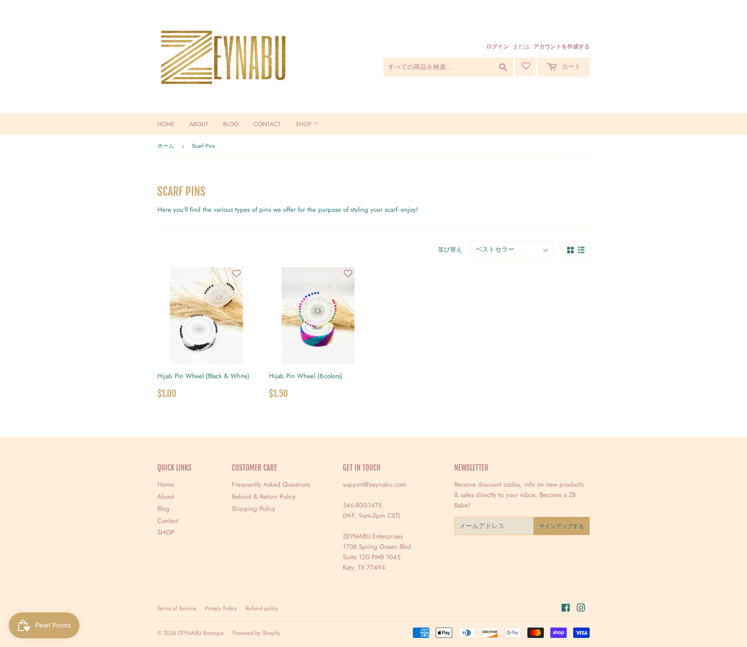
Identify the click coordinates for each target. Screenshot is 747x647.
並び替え (450, 249)
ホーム (165, 146)
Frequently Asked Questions (271, 484)
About (198, 124)
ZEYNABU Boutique (201, 633)
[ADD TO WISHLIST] (236, 273)
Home (166, 124)
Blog (231, 124)
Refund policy (262, 608)
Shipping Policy (253, 508)
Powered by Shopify (256, 633)
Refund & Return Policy (264, 496)
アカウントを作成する (561, 46)
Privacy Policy (221, 608)
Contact (267, 124)
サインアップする (561, 526)
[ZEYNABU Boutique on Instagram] (581, 609)
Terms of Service (176, 608)
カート (570, 66)
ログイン (497, 46)
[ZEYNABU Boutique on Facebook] (565, 609)
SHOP (304, 124)
